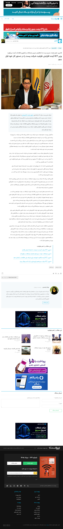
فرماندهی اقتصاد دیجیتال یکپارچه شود (12, 350)
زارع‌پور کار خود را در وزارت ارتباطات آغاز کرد (42, 349)
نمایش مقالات (14, 463)
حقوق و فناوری (37, 514)
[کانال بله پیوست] (31, 12)
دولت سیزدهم (58, 267)
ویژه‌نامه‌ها (19, 506)
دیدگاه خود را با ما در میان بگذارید (33, 398)
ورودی (38, 506)
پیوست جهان (37, 518)
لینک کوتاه (6, 277)
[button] (61, 18)
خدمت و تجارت (37, 512)
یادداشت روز (37, 497)
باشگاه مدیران (37, 510)
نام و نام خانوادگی (58, 398)
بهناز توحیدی (12, 41)
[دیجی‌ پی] (31, 4)
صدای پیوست (18, 495)
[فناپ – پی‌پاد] (31, 382)
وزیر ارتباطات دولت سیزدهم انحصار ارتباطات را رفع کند (35, 254)
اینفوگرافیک (18, 499)
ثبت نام (6, 18)
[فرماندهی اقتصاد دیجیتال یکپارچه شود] (26, 354)
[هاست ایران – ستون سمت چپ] (31, 319)
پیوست (59, 48)
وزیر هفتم (51, 267)
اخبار (55, 41)
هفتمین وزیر (54, 48)
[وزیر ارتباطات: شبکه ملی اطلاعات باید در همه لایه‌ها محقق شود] (26, 343)
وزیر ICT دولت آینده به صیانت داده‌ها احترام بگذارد (36, 250)
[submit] (35, 473)
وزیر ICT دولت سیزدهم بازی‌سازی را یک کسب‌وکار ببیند (35, 261)
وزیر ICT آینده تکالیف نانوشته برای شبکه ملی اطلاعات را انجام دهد (31, 258)
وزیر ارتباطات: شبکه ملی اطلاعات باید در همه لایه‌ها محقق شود (11, 338)
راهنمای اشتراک (18, 510)
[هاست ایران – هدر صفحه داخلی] (31, 35)
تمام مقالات (45, 302)
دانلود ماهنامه (30, 463)
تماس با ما (19, 508)
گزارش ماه (38, 508)
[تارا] (31, 365)
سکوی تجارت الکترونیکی (27, 115)
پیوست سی (18, 497)
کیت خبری (19, 514)
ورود (13, 18)
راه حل (38, 516)
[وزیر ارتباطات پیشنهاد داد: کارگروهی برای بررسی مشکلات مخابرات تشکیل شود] (56, 343)
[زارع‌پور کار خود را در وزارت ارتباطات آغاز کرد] (56, 354)
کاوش (38, 499)
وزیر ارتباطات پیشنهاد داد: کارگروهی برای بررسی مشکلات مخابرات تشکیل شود (41, 338)
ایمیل (61, 403)
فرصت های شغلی (17, 512)
